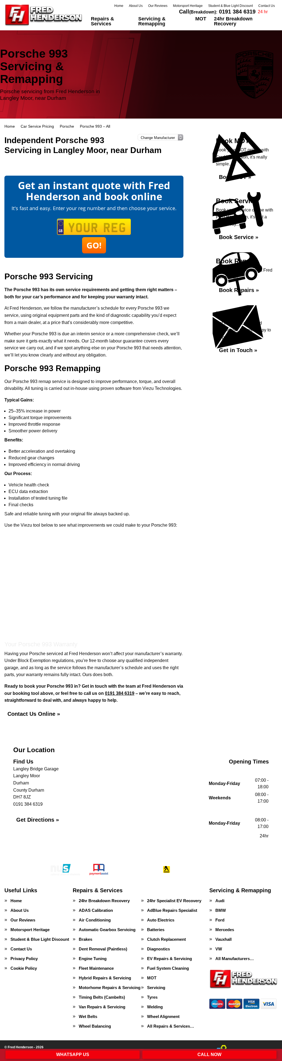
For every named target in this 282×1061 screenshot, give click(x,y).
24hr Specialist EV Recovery (174, 901)
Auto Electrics (160, 920)
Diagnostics (158, 949)
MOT (200, 18)
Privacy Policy (24, 958)
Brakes (85, 939)
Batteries (155, 930)
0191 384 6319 (217, 12)
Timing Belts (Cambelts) (102, 997)
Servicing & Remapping (152, 21)
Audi (219, 901)
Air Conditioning (95, 920)
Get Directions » (37, 820)
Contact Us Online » (33, 714)
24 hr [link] (263, 11)
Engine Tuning (93, 958)
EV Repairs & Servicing (169, 958)
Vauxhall (223, 939)
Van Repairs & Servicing (102, 1007)
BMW (220, 910)
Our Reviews (157, 6)
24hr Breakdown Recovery (233, 21)
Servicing (156, 987)
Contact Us (266, 6)
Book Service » (238, 237)
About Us (136, 6)
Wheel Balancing (95, 1026)
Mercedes (224, 930)
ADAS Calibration (96, 910)
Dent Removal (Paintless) (103, 949)
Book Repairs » (239, 290)
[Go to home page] (43, 15)
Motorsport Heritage (188, 6)
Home (118, 6)
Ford (219, 920)
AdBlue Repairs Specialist (172, 910)
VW (218, 949)
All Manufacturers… (234, 958)
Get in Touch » (238, 350)
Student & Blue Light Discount (230, 6)
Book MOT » (235, 177)
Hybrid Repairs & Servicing (105, 978)
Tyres (152, 997)
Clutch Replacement (166, 939)
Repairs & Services (102, 21)
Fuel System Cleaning (168, 968)
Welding (155, 1007)
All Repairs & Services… (170, 1026)
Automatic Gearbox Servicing (107, 930)
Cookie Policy (23, 968)
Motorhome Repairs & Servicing (109, 987)
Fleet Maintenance (96, 968)
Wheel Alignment (163, 1016)
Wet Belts (88, 1016)
